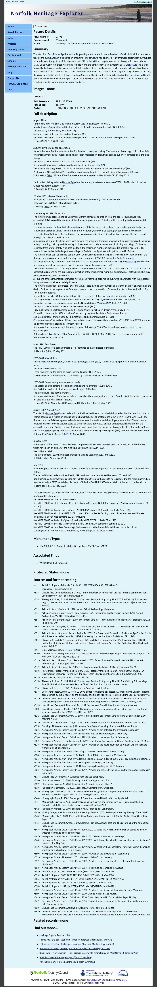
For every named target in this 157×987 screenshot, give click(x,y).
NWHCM (111, 303)
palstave (57, 127)
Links (10, 89)
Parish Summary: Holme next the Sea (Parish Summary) (67, 962)
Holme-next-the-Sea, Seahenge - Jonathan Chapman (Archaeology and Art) (77, 944)
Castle (93, 303)
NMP (57, 410)
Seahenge (76, 386)
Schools (11, 61)
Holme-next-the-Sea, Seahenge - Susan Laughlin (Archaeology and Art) (75, 948)
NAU (94, 61)
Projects (12, 44)
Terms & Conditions (18, 84)
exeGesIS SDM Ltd (96, 980)
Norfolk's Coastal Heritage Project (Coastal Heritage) (66, 957)
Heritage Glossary (17, 67)
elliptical (64, 227)
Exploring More (16, 49)
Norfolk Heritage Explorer (47, 14)
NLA (58, 131)
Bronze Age (59, 54)
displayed (68, 75)
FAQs (10, 72)
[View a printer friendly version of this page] (143, 3)
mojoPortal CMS (118, 980)
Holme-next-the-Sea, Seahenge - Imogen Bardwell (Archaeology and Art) (76, 940)
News (10, 38)
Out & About (14, 55)
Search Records (15, 32)
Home (8, 1)
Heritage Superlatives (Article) (55, 935)
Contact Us (13, 78)
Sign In (22, 1)
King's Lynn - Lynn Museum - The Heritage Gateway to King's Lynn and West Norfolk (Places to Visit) (89, 953)
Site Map (15, 1)
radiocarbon (91, 155)
